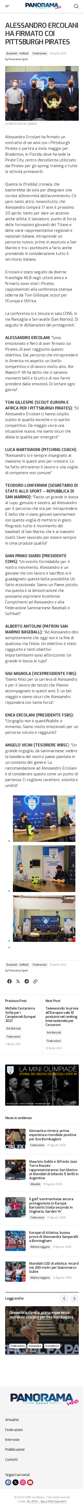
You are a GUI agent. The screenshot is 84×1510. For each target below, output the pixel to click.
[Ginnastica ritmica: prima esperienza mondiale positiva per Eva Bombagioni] (15, 1139)
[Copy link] (35, 981)
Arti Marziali (13, 1028)
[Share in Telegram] (26, 981)
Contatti (11, 1459)
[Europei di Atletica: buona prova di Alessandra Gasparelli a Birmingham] (15, 1241)
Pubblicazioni (15, 1449)
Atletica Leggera (40, 1247)
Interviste (12, 1439)
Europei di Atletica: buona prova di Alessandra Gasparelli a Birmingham (53, 1237)
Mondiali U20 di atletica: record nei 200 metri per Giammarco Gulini (54, 1267)
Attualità (35, 1184)
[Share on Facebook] (9, 981)
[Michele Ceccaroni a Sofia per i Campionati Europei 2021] (23, 1024)
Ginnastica (35, 1346)
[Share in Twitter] (18, 981)
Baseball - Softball (17, 53)
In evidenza (52, 1346)
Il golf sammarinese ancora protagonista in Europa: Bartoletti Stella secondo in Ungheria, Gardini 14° (51, 1205)
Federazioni (40, 53)
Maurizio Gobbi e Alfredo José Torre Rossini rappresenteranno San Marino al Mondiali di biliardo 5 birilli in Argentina (53, 1170)
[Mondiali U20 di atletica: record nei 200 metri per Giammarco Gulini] (15, 1271)
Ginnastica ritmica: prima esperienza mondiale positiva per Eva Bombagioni (52, 1135)
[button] (7, 6)
